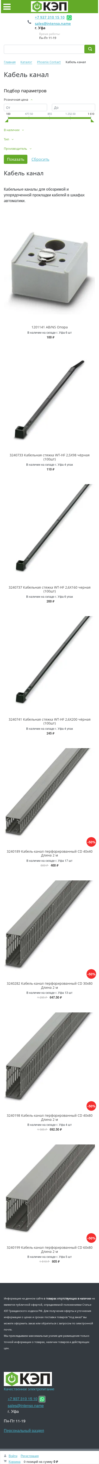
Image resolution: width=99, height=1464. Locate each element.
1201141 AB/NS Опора (49, 327)
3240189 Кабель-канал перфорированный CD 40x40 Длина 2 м (50, 853)
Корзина (14, 1461)
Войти (13, 1455)
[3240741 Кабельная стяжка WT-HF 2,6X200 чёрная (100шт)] (49, 661)
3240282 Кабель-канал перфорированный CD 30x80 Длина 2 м (50, 985)
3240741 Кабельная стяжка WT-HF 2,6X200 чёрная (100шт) (50, 721)
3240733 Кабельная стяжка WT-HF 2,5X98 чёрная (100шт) (50, 457)
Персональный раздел (24, 1430)
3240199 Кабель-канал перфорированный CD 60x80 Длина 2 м (50, 1249)
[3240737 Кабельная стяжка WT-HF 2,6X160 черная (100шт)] (49, 529)
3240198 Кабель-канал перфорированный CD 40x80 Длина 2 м (50, 1117)
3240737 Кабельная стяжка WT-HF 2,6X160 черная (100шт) (50, 589)
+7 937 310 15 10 (50, 17)
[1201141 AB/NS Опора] (49, 269)
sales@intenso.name (53, 23)
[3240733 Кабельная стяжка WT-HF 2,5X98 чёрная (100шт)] (49, 397)
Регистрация (30, 1455)
